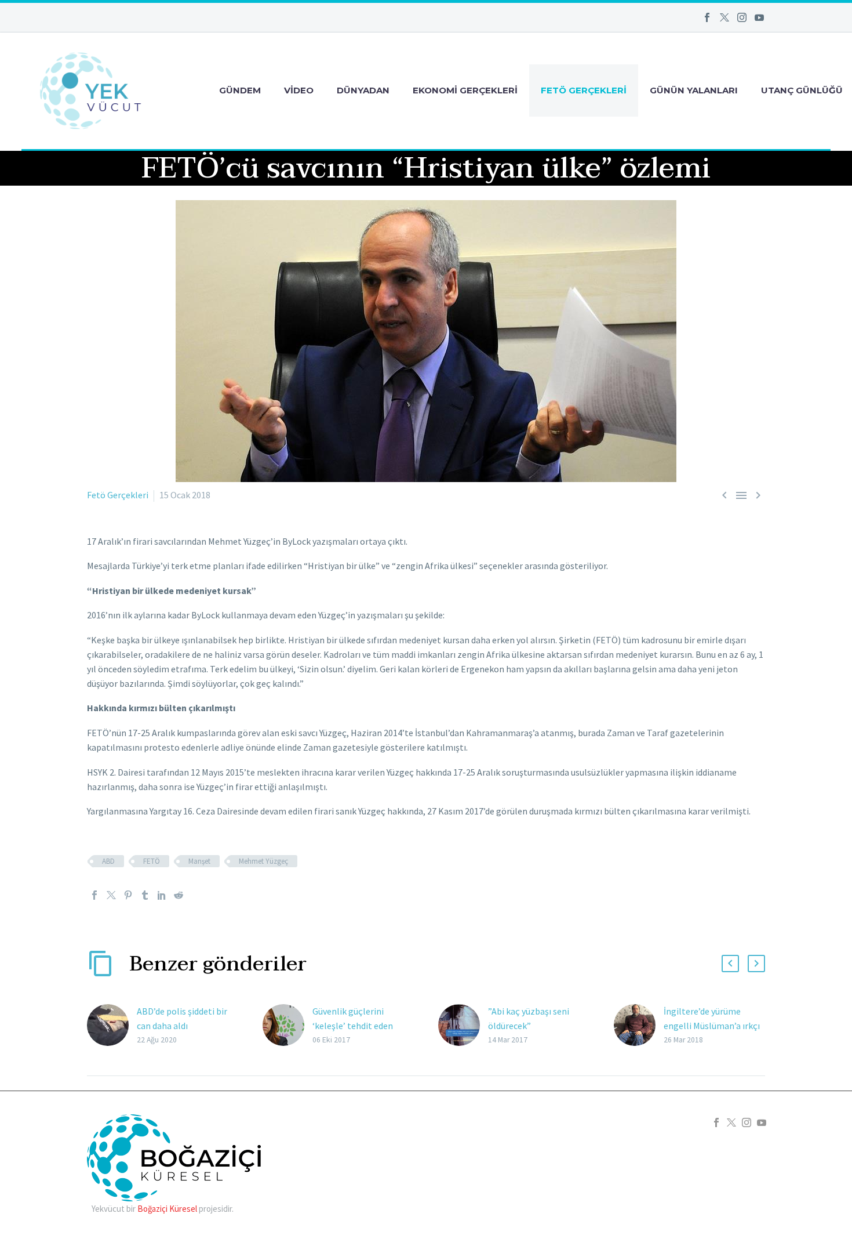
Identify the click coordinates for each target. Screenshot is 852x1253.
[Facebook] (707, 17)
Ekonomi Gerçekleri (465, 90)
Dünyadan (363, 90)
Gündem (240, 90)
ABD (108, 861)
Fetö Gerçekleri (584, 90)
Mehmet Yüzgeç (263, 861)
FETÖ (151, 861)
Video (299, 90)
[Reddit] (178, 895)
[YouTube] (759, 17)
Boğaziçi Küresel (167, 1208)
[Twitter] (724, 17)
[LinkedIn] (161, 895)
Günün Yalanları (694, 90)
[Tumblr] (145, 895)
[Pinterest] (128, 895)
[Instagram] (742, 17)
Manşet (199, 861)
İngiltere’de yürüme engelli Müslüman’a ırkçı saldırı (712, 1025)
